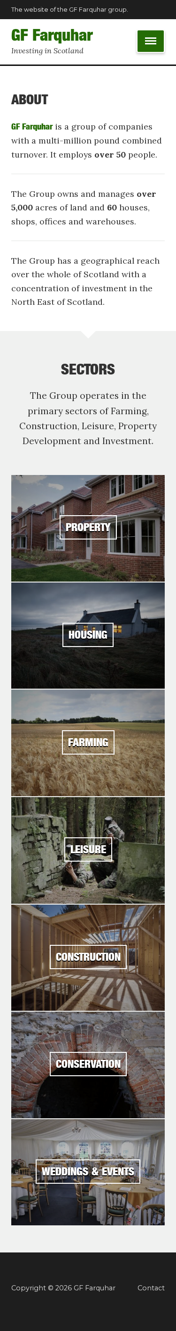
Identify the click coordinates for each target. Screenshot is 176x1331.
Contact (151, 1288)
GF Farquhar (51, 35)
